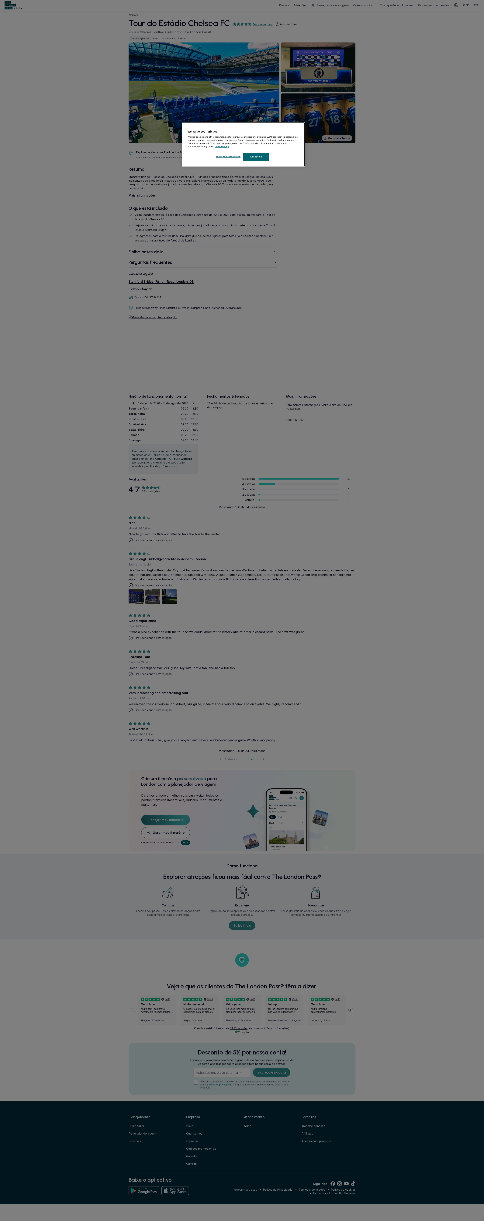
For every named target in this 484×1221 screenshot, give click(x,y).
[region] (243, 144)
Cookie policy (222, 146)
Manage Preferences (228, 156)
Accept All (256, 156)
